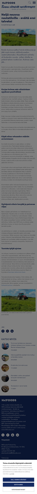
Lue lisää (11, 473)
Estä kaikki (18, 484)
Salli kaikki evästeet (18, 479)
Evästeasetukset (18, 489)
